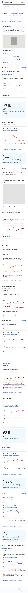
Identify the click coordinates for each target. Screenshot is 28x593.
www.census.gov (6, 62)
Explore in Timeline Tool (18, 99)
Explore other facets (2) (7, 74)
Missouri (15, 15)
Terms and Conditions (10, 591)
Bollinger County (8, 15)
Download (6, 99)
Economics (12, 19)
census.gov (8, 79)
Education (4, 21)
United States (20, 15)
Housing (19, 21)
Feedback (21, 2)
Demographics (12, 21)
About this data (14, 79)
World (7, 17)
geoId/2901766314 (22, 13)
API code (11, 99)
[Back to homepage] (2, 2)
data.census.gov (14, 259)
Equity (18, 19)
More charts (23, 67)
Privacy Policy (19, 591)
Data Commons (8, 2)
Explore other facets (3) (7, 363)
